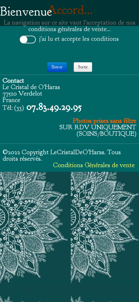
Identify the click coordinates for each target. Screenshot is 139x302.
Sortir (83, 67)
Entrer (57, 67)
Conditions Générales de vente (94, 165)
